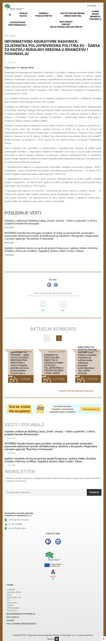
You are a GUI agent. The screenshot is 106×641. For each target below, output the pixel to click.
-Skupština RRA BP (14, 592)
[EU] (53, 565)
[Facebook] (49, 285)
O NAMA (95, 11)
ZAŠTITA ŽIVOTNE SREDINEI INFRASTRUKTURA (72, 14)
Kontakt (66, 24)
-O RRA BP (10, 590)
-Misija (9, 595)
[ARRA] (53, 575)
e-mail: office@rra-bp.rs (17, 528)
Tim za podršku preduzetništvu (66, 27)
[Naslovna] (10, 14)
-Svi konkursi (11, 610)
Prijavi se (94, 492)
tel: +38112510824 (15, 524)
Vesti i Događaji (10, 36)
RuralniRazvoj (23, 14)
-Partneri (9, 605)
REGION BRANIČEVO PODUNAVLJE (95, 16)
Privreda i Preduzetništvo (43, 14)
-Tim (8, 600)
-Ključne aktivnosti (13, 597)
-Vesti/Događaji (12, 608)
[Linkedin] (58, 542)
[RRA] (14, 7)
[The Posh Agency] (57, 639)
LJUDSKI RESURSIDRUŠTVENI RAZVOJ (17, 23)
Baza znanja (66, 22)
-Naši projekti (11, 603)
